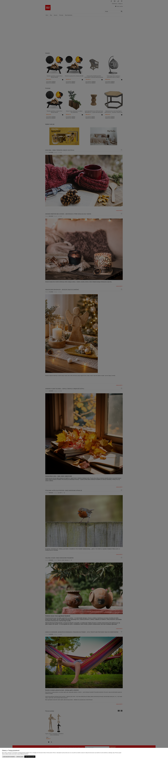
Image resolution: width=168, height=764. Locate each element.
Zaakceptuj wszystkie (30, 756)
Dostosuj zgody (20, 756)
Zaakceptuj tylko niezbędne (9, 756)
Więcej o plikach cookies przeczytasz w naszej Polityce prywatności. (15, 753)
